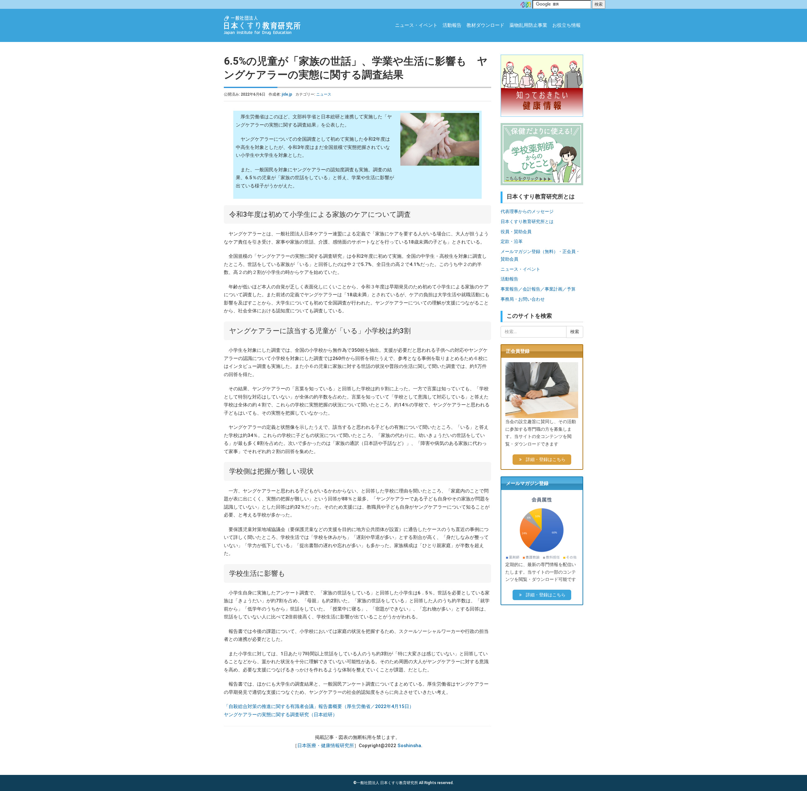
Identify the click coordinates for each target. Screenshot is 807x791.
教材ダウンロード (485, 25)
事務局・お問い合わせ (523, 299)
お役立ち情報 (566, 25)
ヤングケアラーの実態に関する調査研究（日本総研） (280, 714)
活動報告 (452, 25)
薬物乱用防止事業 (528, 25)
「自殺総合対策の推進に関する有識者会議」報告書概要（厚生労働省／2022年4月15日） (319, 706)
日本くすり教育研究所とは (527, 221)
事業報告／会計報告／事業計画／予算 (538, 289)
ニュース (323, 94)
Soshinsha (409, 745)
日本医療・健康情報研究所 (325, 745)
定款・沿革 (512, 241)
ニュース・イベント (416, 25)
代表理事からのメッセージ (527, 211)
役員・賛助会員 (516, 231)
